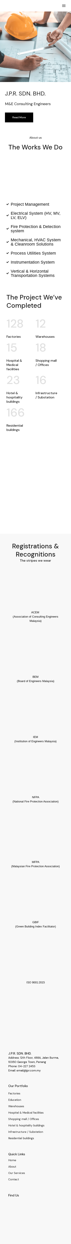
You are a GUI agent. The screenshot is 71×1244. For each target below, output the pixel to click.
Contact (13, 1179)
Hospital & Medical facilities (26, 1112)
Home (12, 1160)
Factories (14, 1093)
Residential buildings (21, 1138)
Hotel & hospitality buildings (26, 1125)
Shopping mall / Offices (23, 1119)
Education (14, 1100)
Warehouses (16, 1106)
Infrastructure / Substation (25, 1132)
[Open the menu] (64, 5)
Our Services (16, 1173)
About (12, 1166)
